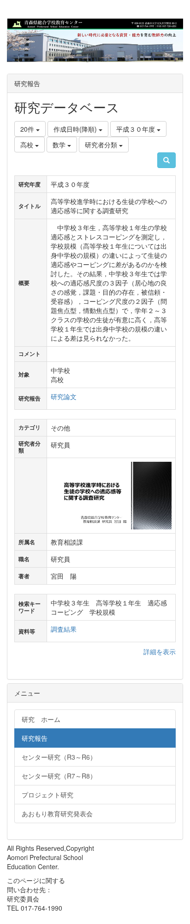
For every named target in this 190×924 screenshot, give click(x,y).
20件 (28, 129)
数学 (60, 144)
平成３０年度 (136, 129)
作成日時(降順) (76, 129)
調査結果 (64, 628)
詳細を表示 (159, 651)
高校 (27, 144)
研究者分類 (102, 144)
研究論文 (64, 396)
